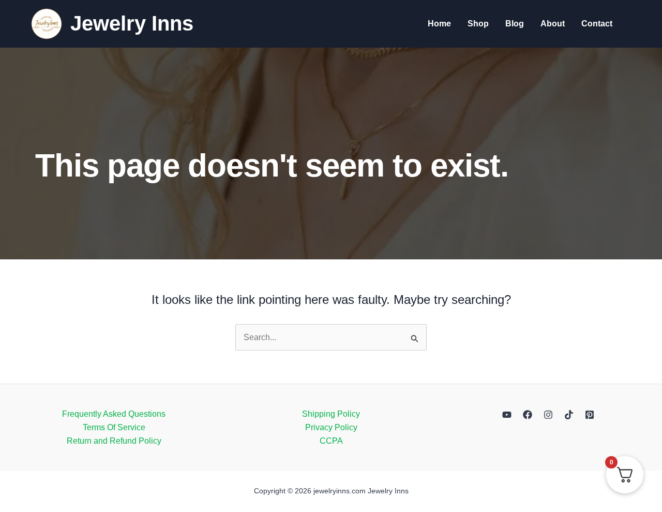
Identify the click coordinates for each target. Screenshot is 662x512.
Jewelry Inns (131, 23)
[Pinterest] (589, 414)
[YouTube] (506, 414)
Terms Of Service (114, 427)
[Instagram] (548, 414)
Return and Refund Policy (114, 440)
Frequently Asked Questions (114, 413)
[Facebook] (527, 414)
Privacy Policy (331, 427)
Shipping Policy (331, 413)
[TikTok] (569, 414)
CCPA (331, 440)
